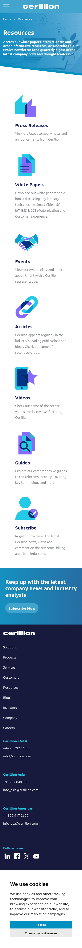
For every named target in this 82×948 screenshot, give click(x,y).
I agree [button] (41, 924)
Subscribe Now (21, 608)
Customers (11, 677)
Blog (6, 697)
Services (9, 667)
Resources (25, 19)
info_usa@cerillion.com (20, 823)
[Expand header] (6, 6)
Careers (9, 727)
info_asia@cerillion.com (20, 789)
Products (9, 657)
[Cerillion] (41, 6)
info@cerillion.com (17, 756)
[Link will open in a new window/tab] (7, 854)
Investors (10, 707)
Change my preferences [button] (41, 933)
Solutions (10, 647)
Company (10, 717)
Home (7, 19)
